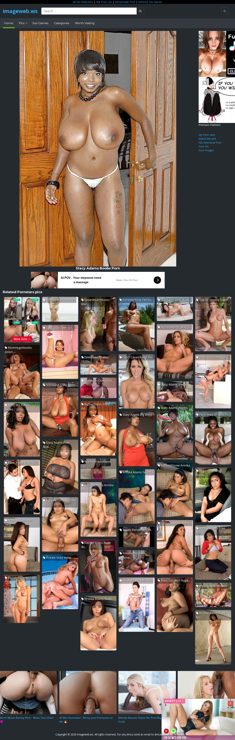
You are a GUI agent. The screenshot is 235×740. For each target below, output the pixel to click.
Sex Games (40, 23)
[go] (140, 11)
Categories (61, 23)
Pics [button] (22, 23)
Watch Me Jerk (207, 138)
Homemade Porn (125, 2)
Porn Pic (204, 146)
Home (8, 23)
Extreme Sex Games (150, 2)
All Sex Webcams (83, 2)
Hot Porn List (104, 2)
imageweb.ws (20, 11)
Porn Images (206, 150)
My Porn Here (207, 135)
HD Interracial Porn (210, 142)
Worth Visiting (84, 23)
